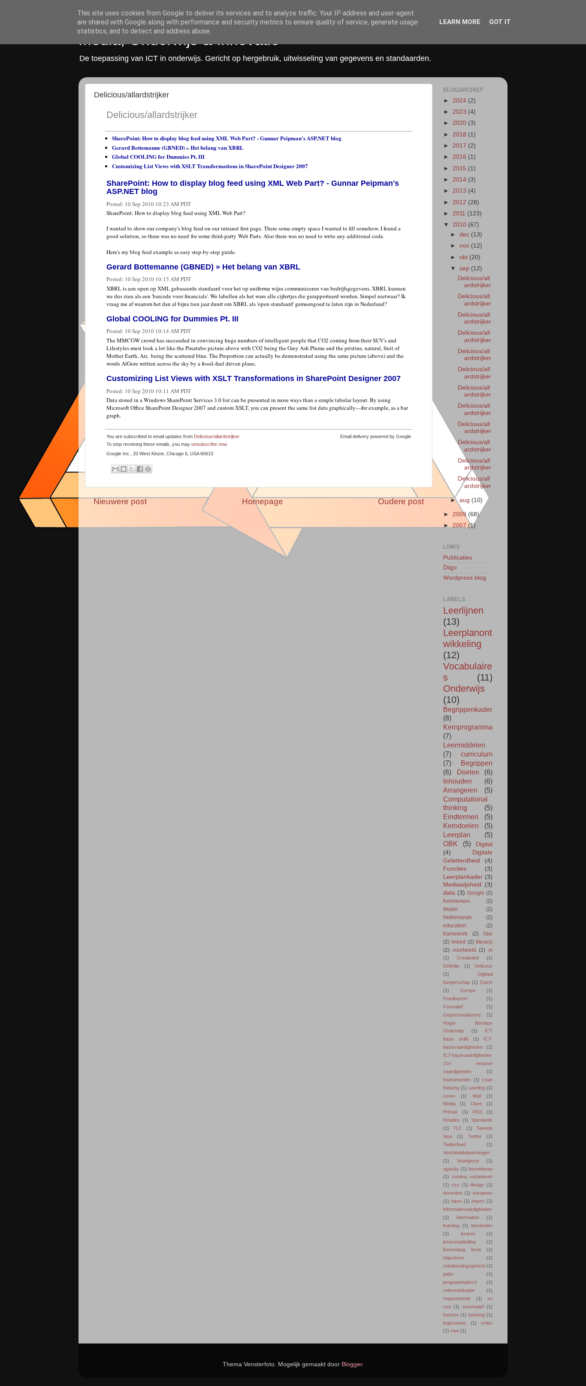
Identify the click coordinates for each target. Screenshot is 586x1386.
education (454, 926)
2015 (460, 168)
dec (465, 234)
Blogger (351, 1364)
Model (450, 909)
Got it (500, 22)
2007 (460, 525)
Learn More (459, 22)
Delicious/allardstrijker (151, 114)
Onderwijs (464, 688)
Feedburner (455, 998)
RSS (477, 1111)
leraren (468, 1233)
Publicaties (457, 557)
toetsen (451, 1314)
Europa (467, 990)
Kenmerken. (457, 901)
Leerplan (456, 834)
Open (476, 1103)
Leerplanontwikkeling (467, 638)
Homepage (262, 501)
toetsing (476, 1314)
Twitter (475, 1136)
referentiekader (459, 1290)
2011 (460, 213)
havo (456, 1201)
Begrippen (476, 763)
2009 (460, 514)
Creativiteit (468, 957)
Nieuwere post (120, 501)
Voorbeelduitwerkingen (466, 1152)
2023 (460, 112)
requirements (457, 1298)
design (477, 1184)
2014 (460, 179)
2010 (460, 224)
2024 (460, 100)
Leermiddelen (464, 745)
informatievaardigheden (467, 1209)
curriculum (476, 754)
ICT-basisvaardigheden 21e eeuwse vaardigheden (467, 1063)
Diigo (450, 567)
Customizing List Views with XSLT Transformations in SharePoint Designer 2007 (210, 166)
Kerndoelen (461, 825)
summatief (473, 1306)
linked (458, 942)
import (477, 1201)
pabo (448, 1274)
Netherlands (457, 917)
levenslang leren (462, 1249)
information (467, 1217)
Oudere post (401, 501)
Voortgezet (468, 1160)
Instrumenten (457, 1079)
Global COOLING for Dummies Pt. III (158, 156)
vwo (454, 1330)
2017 (460, 145)
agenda (451, 1168)
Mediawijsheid (462, 884)
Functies (454, 868)
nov (465, 245)
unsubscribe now (209, 444)
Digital (484, 844)
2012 (460, 202)
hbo (487, 934)
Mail (477, 1096)
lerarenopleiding (459, 1241)
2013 (460, 191)
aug (465, 500)
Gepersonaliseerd (461, 1014)
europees (482, 1192)
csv (455, 1184)
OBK (450, 843)
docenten (452, 1192)
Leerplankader (463, 877)
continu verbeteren (472, 1176)
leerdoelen (481, 1225)
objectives (453, 1257)
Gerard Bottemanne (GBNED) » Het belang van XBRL (178, 147)
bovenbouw (480, 1168)
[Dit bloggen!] (123, 469)
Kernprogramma (467, 727)
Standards (481, 1120)
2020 (460, 123)
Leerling (476, 1087)
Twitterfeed (454, 1144)
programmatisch (460, 1282)
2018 (460, 134)
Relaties (451, 1120)
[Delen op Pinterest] (148, 469)
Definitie (451, 965)
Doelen (468, 772)
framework (455, 934)
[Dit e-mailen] (115, 469)
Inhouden (457, 781)
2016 (460, 157)
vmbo (486, 1322)
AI (490, 950)
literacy (484, 942)
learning (451, 1225)
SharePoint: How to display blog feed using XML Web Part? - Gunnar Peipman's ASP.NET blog (226, 138)
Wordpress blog (464, 578)
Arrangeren (460, 790)
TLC (457, 1128)
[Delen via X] (131, 469)
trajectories (454, 1322)
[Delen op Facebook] (140, 469)
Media (449, 1103)
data (449, 893)
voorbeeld (464, 950)
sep (465, 268)
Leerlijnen (463, 610)
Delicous (483, 965)
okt (464, 257)
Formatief (453, 1006)
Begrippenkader (467, 709)
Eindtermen (460, 816)
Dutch (486, 982)
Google (475, 893)
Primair (450, 1111)
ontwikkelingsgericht (464, 1265)
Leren (449, 1096)
